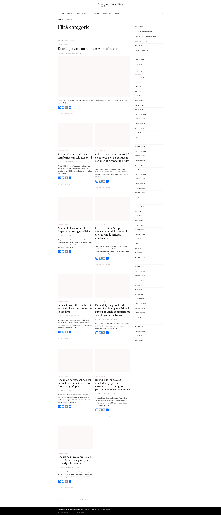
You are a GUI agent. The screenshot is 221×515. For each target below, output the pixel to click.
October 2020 (140, 202)
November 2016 (140, 303)
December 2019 (140, 230)
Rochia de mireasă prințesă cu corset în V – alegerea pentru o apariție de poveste (75, 460)
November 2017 (140, 271)
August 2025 (139, 128)
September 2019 (140, 234)
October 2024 (140, 156)
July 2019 (138, 239)
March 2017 (139, 290)
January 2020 (139, 225)
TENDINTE (138, 64)
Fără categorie (63, 44)
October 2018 (140, 257)
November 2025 (140, 114)
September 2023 (140, 183)
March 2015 (139, 340)
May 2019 (138, 248)
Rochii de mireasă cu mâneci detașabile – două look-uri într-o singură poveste (74, 383)
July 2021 (138, 197)
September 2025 (140, 123)
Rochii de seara (82, 14)
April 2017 (138, 285)
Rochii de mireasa (66, 14)
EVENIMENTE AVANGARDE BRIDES (146, 36)
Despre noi (107, 14)
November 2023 (140, 174)
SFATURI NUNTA (140, 59)
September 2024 (140, 160)
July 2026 (138, 82)
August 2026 (139, 77)
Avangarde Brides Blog (110, 4)
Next (81, 499)
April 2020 (138, 216)
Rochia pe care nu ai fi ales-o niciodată (87, 48)
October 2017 (140, 276)
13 (76, 499)
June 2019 (138, 243)
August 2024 (139, 165)
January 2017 (139, 294)
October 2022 (140, 193)
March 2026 (139, 100)
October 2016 (140, 308)
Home (117, 14)
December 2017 (140, 267)
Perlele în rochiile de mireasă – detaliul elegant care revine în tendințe (75, 308)
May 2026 (138, 91)
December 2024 (140, 147)
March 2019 (139, 253)
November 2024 (140, 151)
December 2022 (140, 188)
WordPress (79, 512)
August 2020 (139, 207)
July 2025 (138, 133)
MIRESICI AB (139, 46)
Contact (96, 14)
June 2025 (138, 137)
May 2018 (138, 262)
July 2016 (138, 317)
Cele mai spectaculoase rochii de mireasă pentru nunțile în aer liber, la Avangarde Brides (112, 157)
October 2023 (140, 179)
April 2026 (138, 96)
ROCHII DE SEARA (141, 55)
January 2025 (139, 142)
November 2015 (140, 322)
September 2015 (140, 331)
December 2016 (140, 299)
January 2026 (139, 110)
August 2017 (139, 280)
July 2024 (138, 170)
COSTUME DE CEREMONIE (143, 32)
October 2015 (140, 327)
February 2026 (140, 105)
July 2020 (138, 211)
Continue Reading (64, 113)
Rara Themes (64, 512)
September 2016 (140, 313)
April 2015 (138, 336)
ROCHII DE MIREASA (141, 50)
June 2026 (138, 86)
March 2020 (139, 220)
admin (61, 53)
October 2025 (140, 119)
